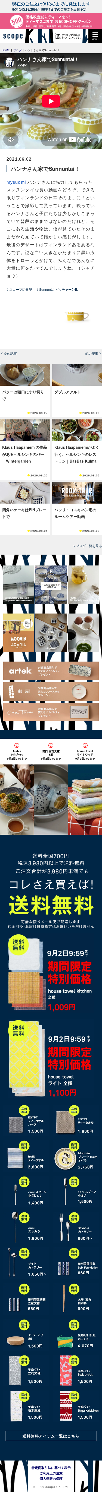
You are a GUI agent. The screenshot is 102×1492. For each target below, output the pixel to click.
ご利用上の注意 (51, 1473)
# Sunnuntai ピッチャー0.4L (57, 289)
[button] (95, 36)
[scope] (15, 36)
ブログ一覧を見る (89, 546)
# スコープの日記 (19, 289)
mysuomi (16, 182)
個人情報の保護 (51, 1478)
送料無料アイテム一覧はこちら (51, 1436)
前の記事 (91, 353)
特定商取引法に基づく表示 (51, 1467)
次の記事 (10, 353)
